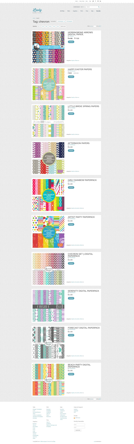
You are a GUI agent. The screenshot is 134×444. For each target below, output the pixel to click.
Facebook (95, 1)
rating (50, 26)
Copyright (76, 410)
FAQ (75, 412)
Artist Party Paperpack (81, 217)
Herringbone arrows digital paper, (80, 33)
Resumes (48, 416)
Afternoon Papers (78, 143)
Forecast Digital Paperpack (84, 328)
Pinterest (98, 1)
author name (63, 26)
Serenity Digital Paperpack (83, 291)
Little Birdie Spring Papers (83, 106)
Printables (48, 410)
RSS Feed (78, 417)
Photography (35, 435)
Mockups (35, 418)
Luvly (95, 441)
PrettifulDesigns (72, 70)
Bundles (62, 409)
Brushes (34, 423)
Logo (34, 431)
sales (54, 26)
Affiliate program (43, 441)
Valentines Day (63, 418)
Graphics (73, 60)
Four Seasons (63, 413)
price (58, 26)
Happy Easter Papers (80, 69)
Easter (61, 412)
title (46, 26)
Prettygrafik (71, 36)
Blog (54, 441)
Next (100, 26)
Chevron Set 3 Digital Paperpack (80, 255)
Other (34, 413)
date (43, 26)
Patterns (76, 60)
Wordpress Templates (38, 416)
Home (34, 18)
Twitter (93, 1)
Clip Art (34, 425)
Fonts (34, 428)
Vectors (34, 433)
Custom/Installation (37, 415)
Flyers (47, 415)
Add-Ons (35, 436)
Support (75, 409)
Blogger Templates (37, 409)
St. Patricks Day (63, 416)
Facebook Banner (37, 412)
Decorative (77, 208)
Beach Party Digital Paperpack (79, 366)
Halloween (62, 415)
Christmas (62, 410)
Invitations (48, 412)
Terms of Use (50, 441)
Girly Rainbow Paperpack (82, 180)
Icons (34, 410)
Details (71, 41)
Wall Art (48, 413)
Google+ (100, 1)
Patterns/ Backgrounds (51, 425)
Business (48, 409)
